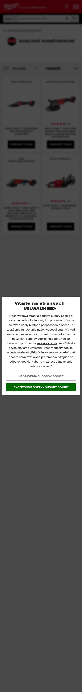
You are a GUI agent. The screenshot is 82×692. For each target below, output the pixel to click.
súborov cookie (47, 343)
